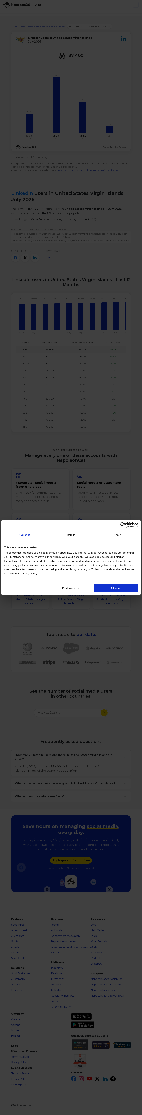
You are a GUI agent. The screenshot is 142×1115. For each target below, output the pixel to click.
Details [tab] (71, 534)
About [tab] (117, 534)
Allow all (116, 588)
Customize (68, 588)
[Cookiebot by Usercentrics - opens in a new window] (123, 525)
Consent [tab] (24, 534)
